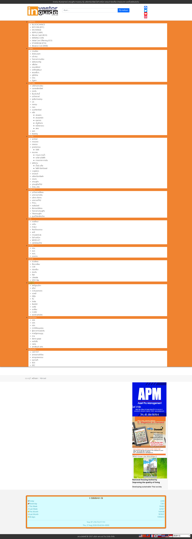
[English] (141, 535)
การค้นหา (124, 10)
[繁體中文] (148, 535)
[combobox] (90, 10)
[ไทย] (163, 535)
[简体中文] (144, 535)
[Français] (152, 535)
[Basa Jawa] (171, 535)
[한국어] (156, 535)
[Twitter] (154, 10)
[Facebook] (154, 7)
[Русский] (160, 535)
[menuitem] (31, 22)
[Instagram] (154, 16)
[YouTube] (154, 13)
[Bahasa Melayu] (167, 535)
